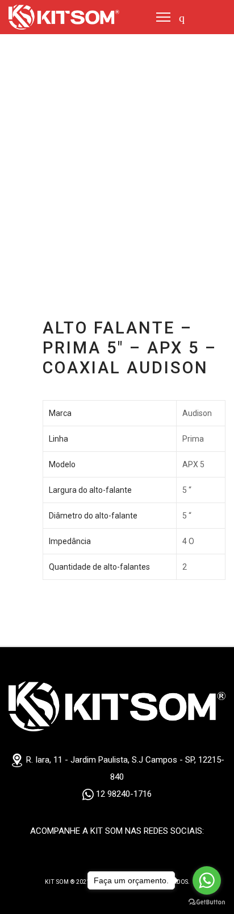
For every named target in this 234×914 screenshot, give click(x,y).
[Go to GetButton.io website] (207, 902)
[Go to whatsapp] (207, 880)
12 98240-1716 (123, 794)
